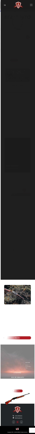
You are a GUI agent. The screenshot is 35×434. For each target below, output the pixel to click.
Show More (17, 337)
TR (5, 5)
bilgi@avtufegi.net (18, 417)
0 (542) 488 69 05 (18, 415)
